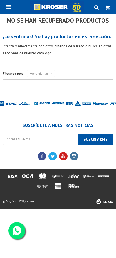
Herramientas (39, 74)
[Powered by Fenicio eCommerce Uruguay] (104, 201)
